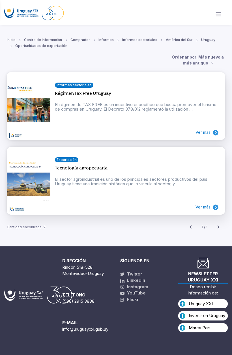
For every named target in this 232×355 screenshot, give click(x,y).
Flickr (131, 299)
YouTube (136, 293)
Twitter (134, 274)
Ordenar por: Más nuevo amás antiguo (198, 60)
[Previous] (190, 227)
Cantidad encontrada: (26, 227)
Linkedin (135, 280)
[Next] (218, 227)
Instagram (137, 286)
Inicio (11, 40)
